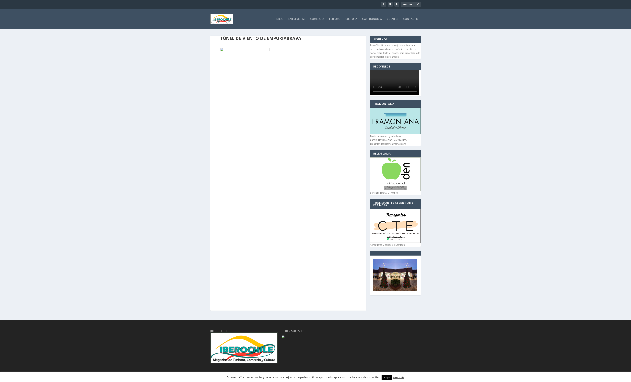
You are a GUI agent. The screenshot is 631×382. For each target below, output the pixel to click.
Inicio (279, 19)
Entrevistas (296, 19)
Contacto (410, 19)
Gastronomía (372, 19)
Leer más (398, 377)
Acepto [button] (387, 377)
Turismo (334, 19)
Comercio (317, 19)
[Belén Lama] (395, 174)
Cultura (351, 19)
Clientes (392, 19)
